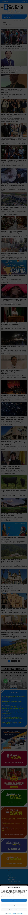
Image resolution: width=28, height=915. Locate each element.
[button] (26, 887)
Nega (14, 905)
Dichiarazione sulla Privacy (18, 913)
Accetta (14, 900)
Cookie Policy (8, 913)
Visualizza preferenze (14, 909)
